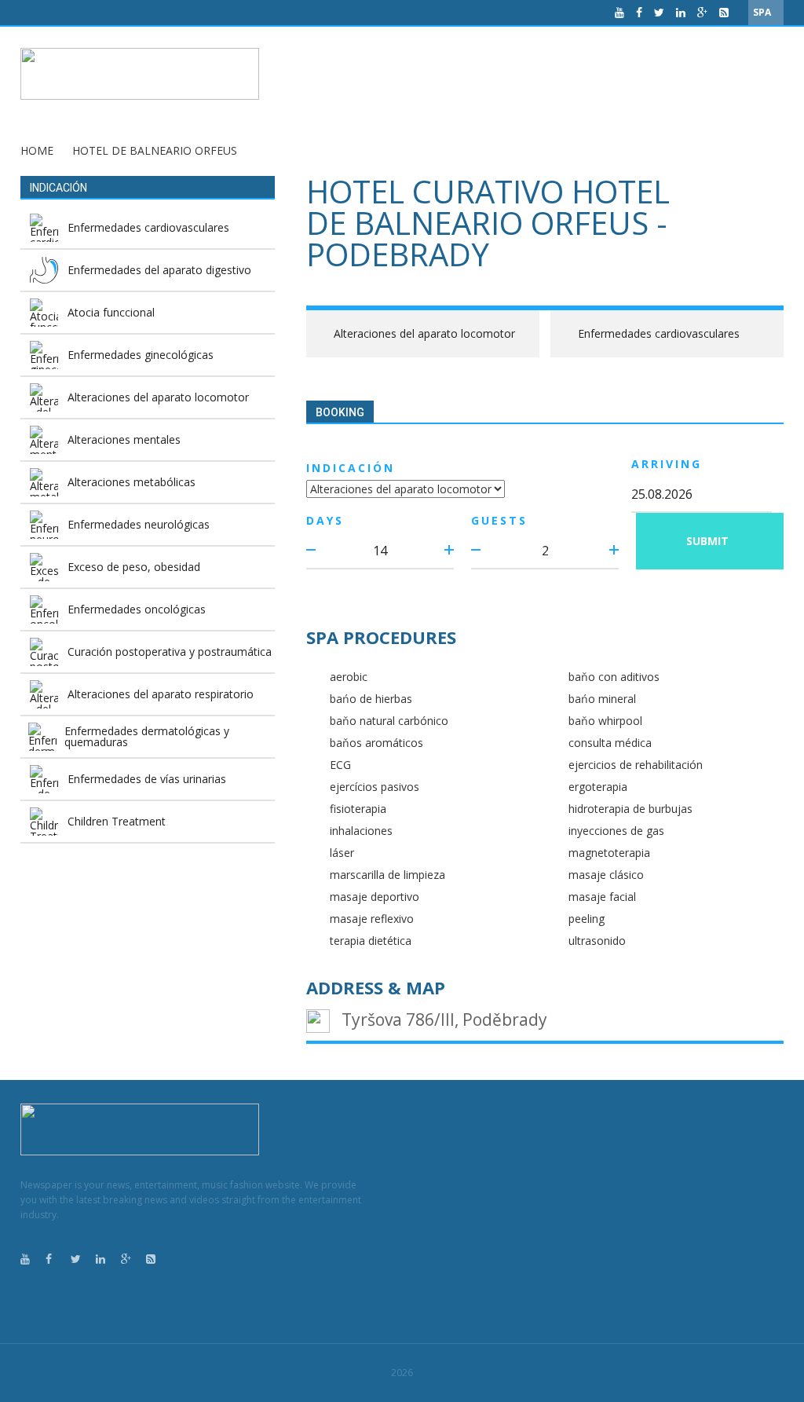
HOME (36, 150)
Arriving (666, 463)
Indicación (350, 467)
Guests (499, 520)
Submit (707, 540)
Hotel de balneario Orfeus (154, 150)
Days (325, 520)
